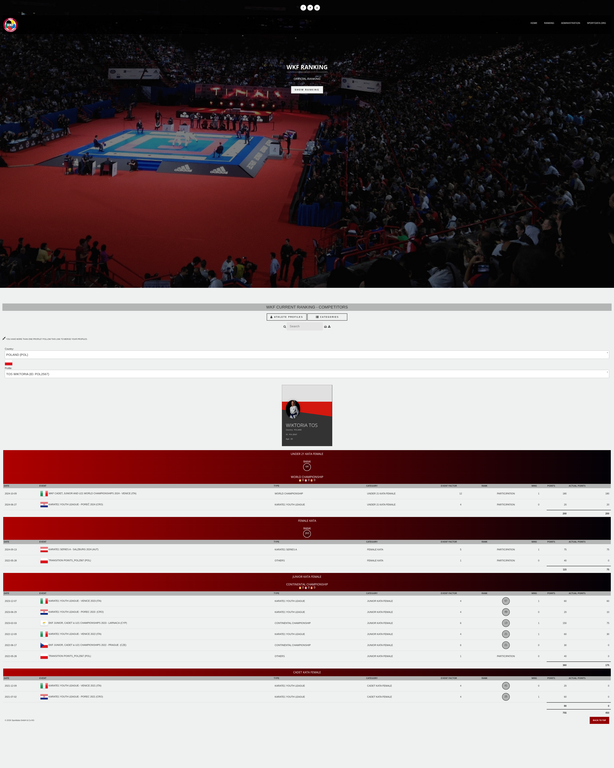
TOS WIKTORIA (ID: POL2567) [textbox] (27, 374)
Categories (329, 317)
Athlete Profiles (288, 317)
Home (534, 23)
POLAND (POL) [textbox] (17, 354)
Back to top (599, 720)
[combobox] (307, 355)
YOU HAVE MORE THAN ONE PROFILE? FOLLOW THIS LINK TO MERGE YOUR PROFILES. (46, 339)
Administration (570, 23)
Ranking (549, 23)
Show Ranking (307, 89)
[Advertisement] (307, 745)
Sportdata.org (596, 23)
